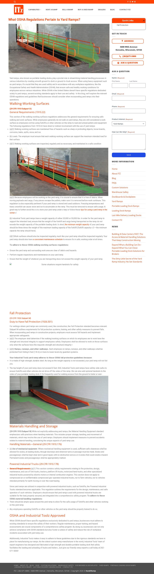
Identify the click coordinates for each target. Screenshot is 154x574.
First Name (116, 81)
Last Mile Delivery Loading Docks (126, 215)
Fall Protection (122, 25)
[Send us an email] (135, 2)
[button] (144, 21)
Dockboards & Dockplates (123, 196)
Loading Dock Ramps (121, 210)
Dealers (102, 10)
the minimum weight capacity (77, 224)
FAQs (114, 183)
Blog (112, 10)
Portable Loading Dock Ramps (125, 206)
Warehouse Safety (120, 192)
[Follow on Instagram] (130, 2)
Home (114, 169)
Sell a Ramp (67, 10)
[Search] (15, 1)
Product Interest (122, 119)
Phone (118, 106)
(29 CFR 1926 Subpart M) (20, 318)
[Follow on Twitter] (132, 2)
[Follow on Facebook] (128, 2)
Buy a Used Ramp (85, 10)
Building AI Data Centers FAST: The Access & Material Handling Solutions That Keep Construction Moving (129, 237)
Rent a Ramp (51, 10)
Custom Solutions (120, 187)
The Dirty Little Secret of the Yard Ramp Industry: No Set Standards (127, 260)
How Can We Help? (123, 132)
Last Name (133, 81)
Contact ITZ (125, 10)
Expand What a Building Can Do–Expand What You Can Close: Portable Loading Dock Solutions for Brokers (128, 249)
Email (118, 94)
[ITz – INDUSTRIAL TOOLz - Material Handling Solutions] (18, 9)
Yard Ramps (117, 201)
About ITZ (116, 173)
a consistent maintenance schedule (48, 239)
